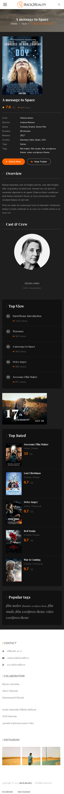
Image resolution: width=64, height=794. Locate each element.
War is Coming (32, 559)
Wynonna (18, 331)
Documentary (35, 288)
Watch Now (15, 161)
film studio (36, 148)
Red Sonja (29, 530)
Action (27, 448)
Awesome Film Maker (25, 377)
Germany (24, 139)
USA (44, 139)
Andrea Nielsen (27, 122)
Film (24, 23)
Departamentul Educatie (13, 697)
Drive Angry (20, 361)
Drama (32, 126)
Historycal (36, 506)
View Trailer (40, 161)
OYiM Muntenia (9, 716)
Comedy (24, 126)
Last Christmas (32, 473)
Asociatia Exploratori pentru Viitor (18, 723)
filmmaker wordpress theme (34, 606)
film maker (25, 148)
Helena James (26, 118)
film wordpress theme (30, 611)
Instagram (24, 792)
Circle (25, 288)
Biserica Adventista (10, 684)
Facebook (7, 792)
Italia (31, 139)
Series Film (41, 126)
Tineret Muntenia (10, 690)
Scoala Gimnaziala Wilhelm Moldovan (19, 709)
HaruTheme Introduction (27, 316)
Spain (37, 139)
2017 (22, 135)
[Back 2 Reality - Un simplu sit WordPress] (32, 4)
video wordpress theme (38, 152)
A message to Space (24, 346)
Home (14, 23)
